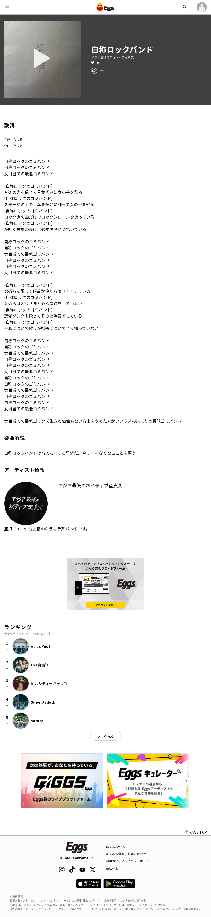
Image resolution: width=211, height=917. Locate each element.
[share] (94, 71)
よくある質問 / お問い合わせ (126, 854)
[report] (101, 71)
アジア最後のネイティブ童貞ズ (112, 57)
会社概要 (112, 868)
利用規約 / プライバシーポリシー (129, 861)
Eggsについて (116, 846)
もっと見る (105, 735)
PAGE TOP (198, 832)
